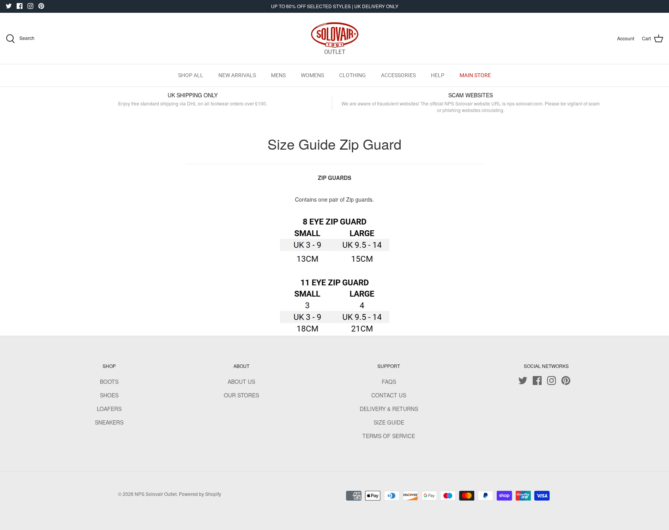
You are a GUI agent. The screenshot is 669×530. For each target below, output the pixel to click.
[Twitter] (9, 6)
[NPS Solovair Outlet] (334, 38)
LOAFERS (109, 409)
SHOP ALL (190, 75)
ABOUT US (241, 381)
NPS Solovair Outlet (156, 493)
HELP (437, 75)
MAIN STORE (475, 75)
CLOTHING (352, 75)
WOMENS (312, 75)
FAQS (389, 381)
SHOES (109, 395)
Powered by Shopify (200, 493)
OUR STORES (241, 395)
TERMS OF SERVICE (388, 436)
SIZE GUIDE (389, 422)
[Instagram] (30, 6)
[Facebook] (19, 6)
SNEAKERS (109, 422)
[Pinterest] (41, 6)
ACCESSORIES (398, 75)
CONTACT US (388, 395)
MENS (278, 75)
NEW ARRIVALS (237, 75)
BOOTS (109, 381)
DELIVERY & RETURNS (389, 409)
